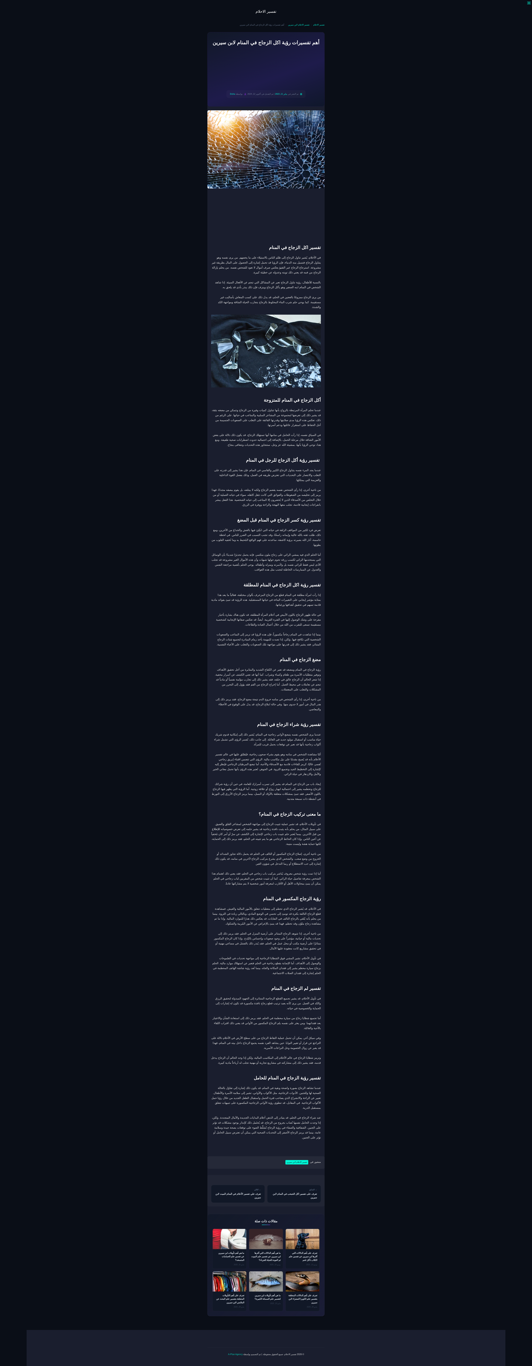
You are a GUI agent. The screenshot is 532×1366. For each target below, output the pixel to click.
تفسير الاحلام (266, 11)
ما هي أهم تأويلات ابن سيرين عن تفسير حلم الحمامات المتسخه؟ (231, 1256)
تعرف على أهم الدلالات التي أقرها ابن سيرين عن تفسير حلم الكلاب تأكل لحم (303, 1256)
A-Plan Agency (235, 1354)
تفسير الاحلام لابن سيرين (299, 25)
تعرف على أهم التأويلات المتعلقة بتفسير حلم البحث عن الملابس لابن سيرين (230, 1299)
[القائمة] (529, 3)
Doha (232, 94)
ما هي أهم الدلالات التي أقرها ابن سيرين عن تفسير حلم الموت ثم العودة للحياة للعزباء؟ (266, 1256)
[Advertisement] (266, 68)
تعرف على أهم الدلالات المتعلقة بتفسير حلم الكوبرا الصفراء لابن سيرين (302, 1299)
